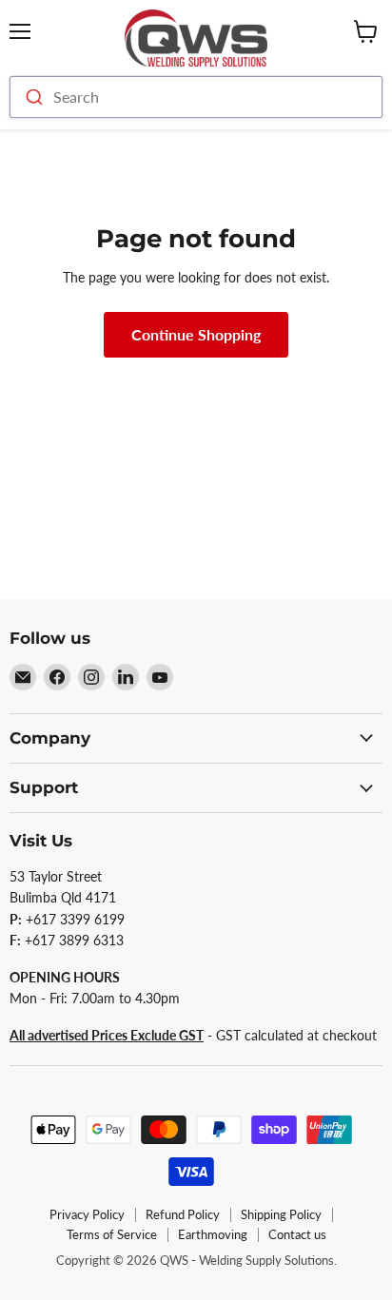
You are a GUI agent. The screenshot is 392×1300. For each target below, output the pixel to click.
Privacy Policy (87, 1214)
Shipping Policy (281, 1214)
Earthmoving (212, 1234)
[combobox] (196, 97)
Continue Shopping (196, 334)
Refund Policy (183, 1214)
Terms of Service (112, 1234)
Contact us (297, 1234)
